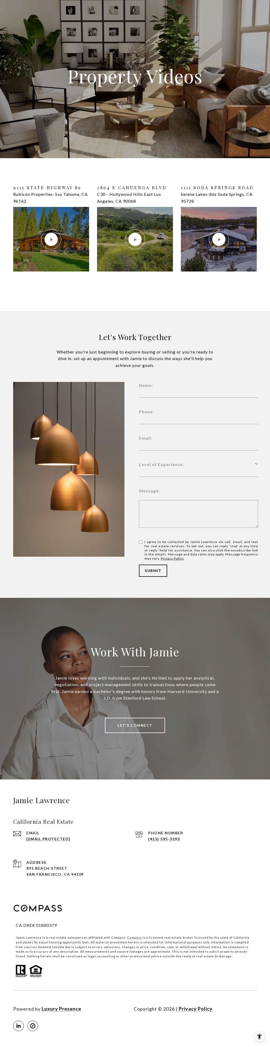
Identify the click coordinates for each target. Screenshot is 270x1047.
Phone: (146, 411)
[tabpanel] (135, 234)
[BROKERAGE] (32, 1026)
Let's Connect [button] (135, 725)
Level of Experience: (161, 464)
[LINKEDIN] (18, 1026)
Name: (146, 385)
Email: (145, 437)
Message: (149, 490)
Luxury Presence (61, 1009)
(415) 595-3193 (164, 839)
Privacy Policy (172, 558)
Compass (134, 937)
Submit (153, 570)
